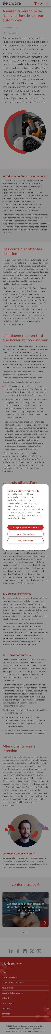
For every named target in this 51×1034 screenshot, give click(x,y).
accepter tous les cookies (26, 527)
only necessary (25, 540)
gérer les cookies (25, 533)
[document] (25, 517)
